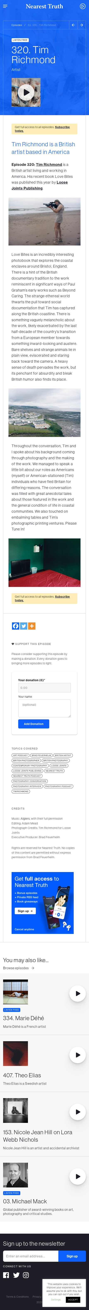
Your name (25, 697)
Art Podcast (20, 755)
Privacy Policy (41, 1296)
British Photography (55, 760)
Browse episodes (16, 968)
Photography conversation (29, 781)
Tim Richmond (49, 164)
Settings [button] (56, 1299)
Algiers (25, 818)
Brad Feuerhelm (41, 755)
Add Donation (34, 724)
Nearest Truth (54, 771)
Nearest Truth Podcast (27, 776)
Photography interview (27, 786)
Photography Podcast (58, 786)
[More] (31, 626)
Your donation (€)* (31, 680)
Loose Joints (59, 766)
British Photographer (26, 760)
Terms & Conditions (17, 1296)
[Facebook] (15, 626)
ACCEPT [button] (73, 1299)
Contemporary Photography (30, 766)
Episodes (17, 25)
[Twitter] (23, 626)
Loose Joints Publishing (27, 771)
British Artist (63, 755)
